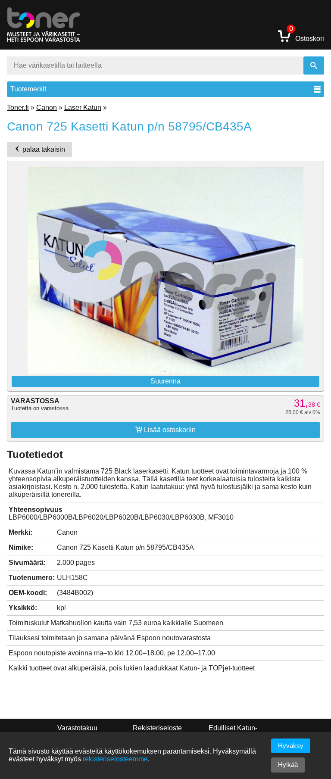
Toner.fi (18, 107)
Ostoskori (306, 35)
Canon (46, 107)
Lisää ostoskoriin (165, 429)
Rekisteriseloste (157, 728)
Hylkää (288, 764)
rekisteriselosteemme (115, 759)
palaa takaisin (43, 149)
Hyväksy (290, 745)
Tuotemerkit (28, 89)
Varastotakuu (77, 728)
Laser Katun (82, 107)
